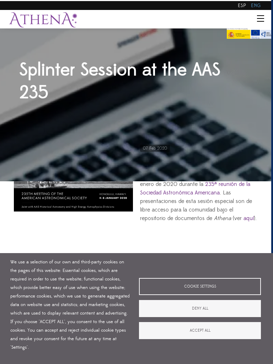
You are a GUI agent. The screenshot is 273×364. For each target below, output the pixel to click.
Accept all (200, 330)
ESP (242, 5)
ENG (256, 5)
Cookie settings (200, 286)
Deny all (200, 308)
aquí (248, 218)
